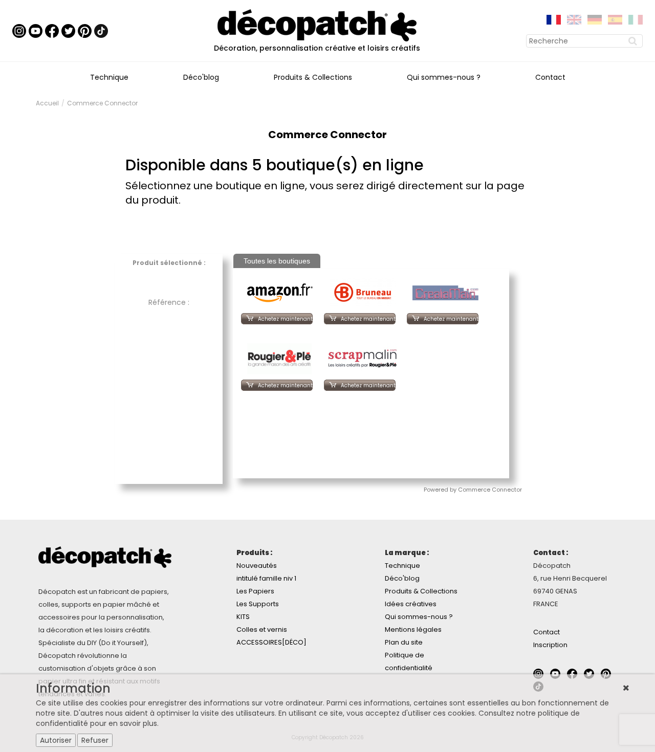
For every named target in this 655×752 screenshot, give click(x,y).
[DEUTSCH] (594, 19)
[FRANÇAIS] (554, 19)
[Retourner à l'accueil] (317, 24)
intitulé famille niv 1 (266, 578)
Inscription (550, 645)
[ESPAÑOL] (615, 19)
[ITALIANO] (635, 19)
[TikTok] (101, 30)
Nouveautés (256, 565)
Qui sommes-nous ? (444, 77)
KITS (243, 617)
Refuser (94, 740)
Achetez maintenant (285, 319)
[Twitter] (68, 30)
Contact (550, 77)
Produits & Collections (313, 77)
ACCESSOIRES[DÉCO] (271, 642)
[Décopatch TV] (35, 30)
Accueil (47, 103)
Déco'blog (201, 77)
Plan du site (404, 642)
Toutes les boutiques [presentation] (277, 261)
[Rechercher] (634, 41)
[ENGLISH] (574, 19)
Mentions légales (413, 629)
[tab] (276, 261)
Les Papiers (255, 591)
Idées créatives (410, 604)
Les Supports (257, 604)
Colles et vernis (261, 629)
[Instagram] (19, 30)
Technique (109, 77)
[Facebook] (52, 30)
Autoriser (56, 740)
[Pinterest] (85, 30)
